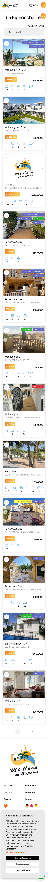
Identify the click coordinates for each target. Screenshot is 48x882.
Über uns (8, 792)
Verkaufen (30, 792)
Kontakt (28, 799)
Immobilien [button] (30, 785)
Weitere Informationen (16, 852)
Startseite (8, 785)
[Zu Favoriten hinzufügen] (6, 43)
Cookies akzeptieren (23, 858)
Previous (5, 52)
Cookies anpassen (23, 864)
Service (7, 799)
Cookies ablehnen (23, 870)
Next (42, 52)
